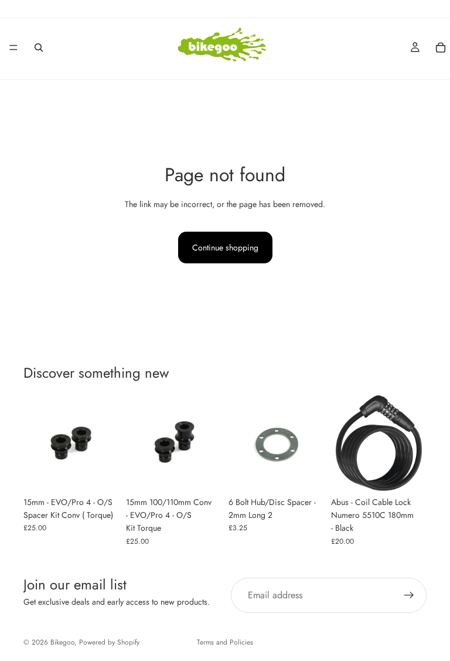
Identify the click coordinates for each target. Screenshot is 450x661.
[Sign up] (409, 595)
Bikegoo (62, 642)
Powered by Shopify (109, 642)
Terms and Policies (225, 642)
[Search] (39, 47)
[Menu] (13, 47)
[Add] (100, 472)
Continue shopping (225, 247)
